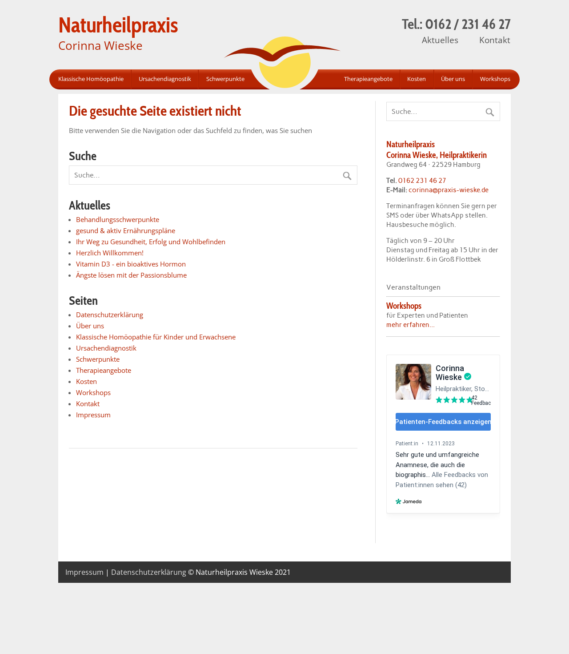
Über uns (453, 79)
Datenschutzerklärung (109, 314)
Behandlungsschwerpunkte (117, 219)
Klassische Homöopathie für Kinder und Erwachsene (156, 336)
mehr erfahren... (410, 325)
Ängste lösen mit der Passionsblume (131, 274)
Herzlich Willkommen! (110, 252)
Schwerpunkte (225, 79)
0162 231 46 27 (422, 181)
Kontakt (494, 40)
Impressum (93, 414)
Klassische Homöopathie (91, 79)
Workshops (495, 79)
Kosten (416, 79)
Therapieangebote (368, 79)
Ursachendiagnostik (165, 79)
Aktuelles (440, 40)
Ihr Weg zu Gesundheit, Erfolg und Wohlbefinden (150, 241)
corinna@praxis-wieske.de (449, 190)
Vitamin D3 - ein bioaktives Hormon (131, 263)
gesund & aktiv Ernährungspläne (125, 230)
